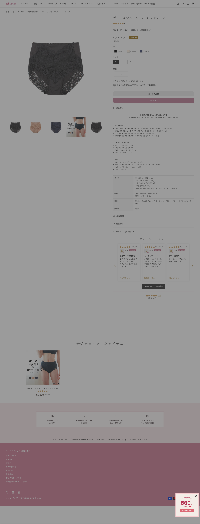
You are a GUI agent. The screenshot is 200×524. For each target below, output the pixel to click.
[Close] (196, 496)
